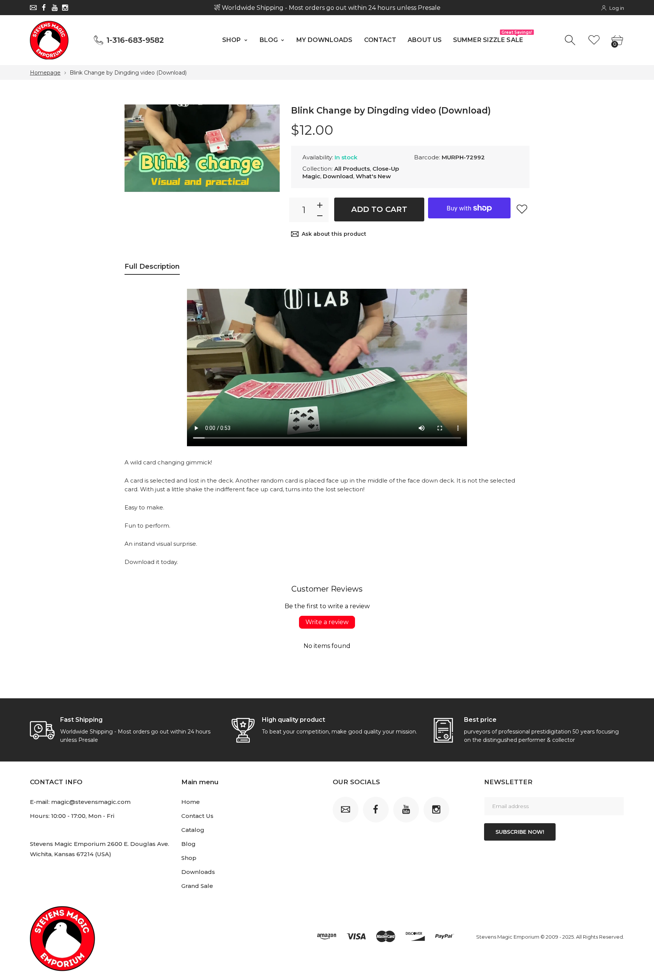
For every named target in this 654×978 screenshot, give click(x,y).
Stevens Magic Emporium (507, 937)
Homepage (45, 72)
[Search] (570, 40)
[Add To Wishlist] (521, 209)
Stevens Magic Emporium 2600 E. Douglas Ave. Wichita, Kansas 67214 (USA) (99, 849)
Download (338, 176)
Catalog (192, 829)
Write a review (327, 622)
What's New (373, 176)
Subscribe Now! (519, 831)
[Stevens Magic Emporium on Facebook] (44, 7)
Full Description (152, 266)
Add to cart (379, 209)
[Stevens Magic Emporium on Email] (33, 7)
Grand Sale (197, 885)
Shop (188, 857)
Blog (188, 843)
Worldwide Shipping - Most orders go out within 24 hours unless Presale (330, 7)
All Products (352, 168)
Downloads (198, 871)
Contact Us (197, 815)
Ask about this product (334, 233)
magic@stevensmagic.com (91, 801)
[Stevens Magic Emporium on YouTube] (54, 7)
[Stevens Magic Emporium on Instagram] (65, 7)
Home (190, 801)
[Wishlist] (594, 40)
